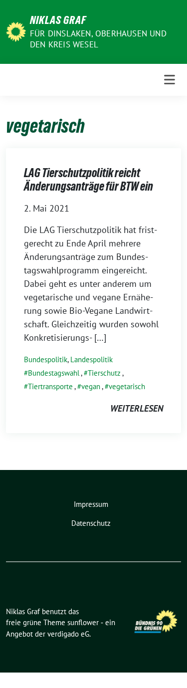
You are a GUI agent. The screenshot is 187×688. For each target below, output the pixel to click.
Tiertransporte (50, 386)
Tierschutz (104, 373)
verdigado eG (68, 634)
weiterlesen (136, 408)
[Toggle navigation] (169, 79)
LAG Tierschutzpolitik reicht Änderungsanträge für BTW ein (88, 180)
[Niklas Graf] (16, 30)
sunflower (83, 622)
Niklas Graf (58, 19)
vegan (90, 386)
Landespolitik (91, 359)
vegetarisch (127, 386)
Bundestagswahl (53, 373)
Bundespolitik (45, 359)
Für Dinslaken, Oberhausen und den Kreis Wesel (98, 39)
